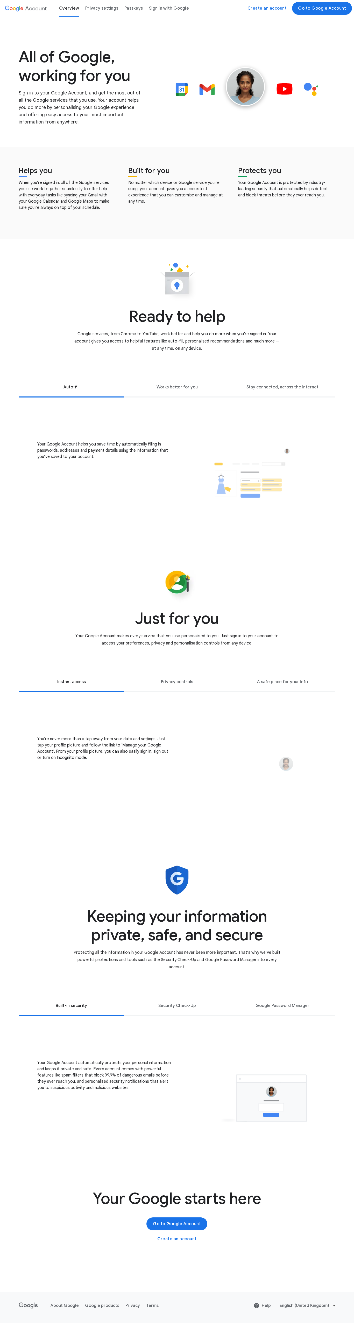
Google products (102, 1305)
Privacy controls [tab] (177, 681)
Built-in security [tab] (71, 1005)
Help (266, 1305)
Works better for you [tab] (177, 387)
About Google (65, 1305)
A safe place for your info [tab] (282, 681)
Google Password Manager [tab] (282, 1005)
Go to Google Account (322, 8)
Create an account (267, 8)
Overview (69, 8)
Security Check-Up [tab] (177, 1005)
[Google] (28, 1306)
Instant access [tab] (71, 681)
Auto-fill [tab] (71, 387)
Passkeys (133, 8)
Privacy (132, 1305)
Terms (152, 1305)
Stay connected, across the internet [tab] (282, 387)
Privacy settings (101, 8)
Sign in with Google (169, 8)
